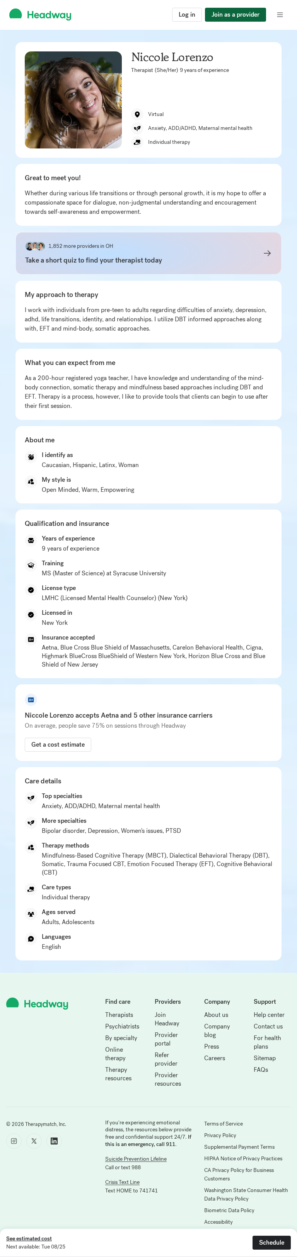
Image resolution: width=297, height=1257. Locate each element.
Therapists (119, 1015)
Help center (269, 1015)
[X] (34, 1141)
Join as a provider (235, 14)
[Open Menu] (280, 14)
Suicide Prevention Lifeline (136, 1159)
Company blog (217, 1030)
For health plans (267, 1042)
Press (211, 1046)
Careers (214, 1058)
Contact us (268, 1026)
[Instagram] (14, 1141)
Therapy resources (118, 1074)
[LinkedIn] (54, 1141)
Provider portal (166, 1039)
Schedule (271, 1242)
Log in (187, 14)
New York (55, 623)
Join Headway (167, 1019)
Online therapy (115, 1054)
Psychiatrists (122, 1026)
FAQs (261, 1070)
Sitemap (265, 1058)
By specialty (121, 1038)
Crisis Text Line (122, 1182)
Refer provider (166, 1059)
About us (216, 1015)
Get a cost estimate (58, 744)
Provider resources (168, 1079)
